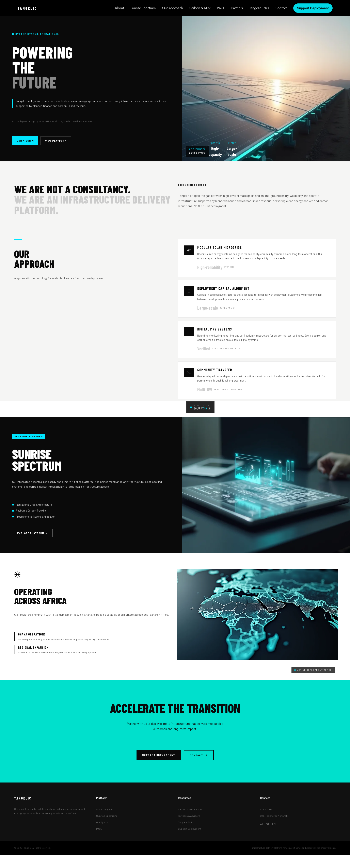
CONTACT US (199, 755)
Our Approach (172, 8)
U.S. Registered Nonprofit (274, 815)
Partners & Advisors (189, 815)
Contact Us (266, 809)
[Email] (273, 824)
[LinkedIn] (261, 824)
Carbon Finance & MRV (190, 809)
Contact (281, 8)
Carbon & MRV (199, 8)
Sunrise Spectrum (143, 8)
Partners (237, 8)
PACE (221, 8)
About (119, 8)
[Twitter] (267, 824)
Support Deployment (189, 828)
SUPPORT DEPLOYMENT (158, 754)
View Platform (55, 140)
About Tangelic (104, 809)
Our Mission (25, 140)
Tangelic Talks (259, 8)
